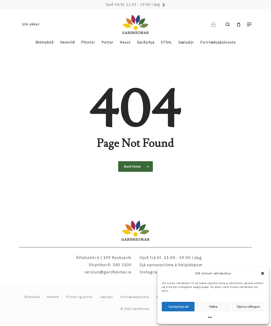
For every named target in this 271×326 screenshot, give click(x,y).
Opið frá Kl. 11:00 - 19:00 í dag (133, 4)
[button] (262, 273)
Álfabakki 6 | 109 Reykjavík (103, 257)
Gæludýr (106, 297)
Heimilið (53, 297)
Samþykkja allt (178, 306)
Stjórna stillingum (248, 306)
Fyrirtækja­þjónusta (134, 297)
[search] (227, 24)
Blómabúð (32, 297)
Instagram (150, 271)
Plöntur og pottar (79, 297)
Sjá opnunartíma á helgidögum (171, 264)
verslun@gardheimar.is (107, 271)
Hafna (213, 306)
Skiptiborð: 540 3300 (110, 264)
